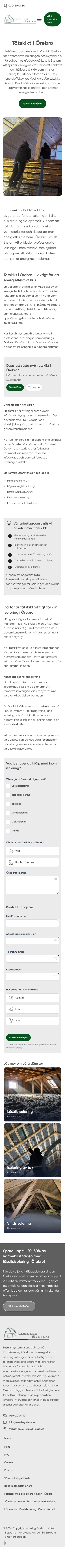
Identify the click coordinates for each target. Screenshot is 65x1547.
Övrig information (16, 872)
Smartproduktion (15, 1536)
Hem (7, 1446)
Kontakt (9, 1470)
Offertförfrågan (15, 387)
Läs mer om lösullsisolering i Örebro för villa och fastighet (33, 1509)
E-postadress (13, 969)
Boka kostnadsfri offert (52, 19)
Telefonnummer (15, 951)
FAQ (6, 1454)
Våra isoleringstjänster (17, 1478)
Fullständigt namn (16, 916)
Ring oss (36, 387)
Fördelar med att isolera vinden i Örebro (28, 1493)
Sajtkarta (10, 1532)
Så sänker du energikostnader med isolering (30, 1501)
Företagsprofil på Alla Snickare (37, 1532)
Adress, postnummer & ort (21, 934)
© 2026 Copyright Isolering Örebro (24, 1528)
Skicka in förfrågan (18, 1037)
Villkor (51, 1528)
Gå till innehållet (32, 103)
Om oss (8, 1462)
